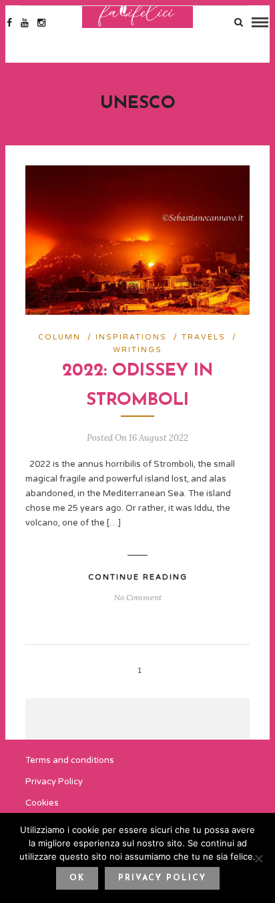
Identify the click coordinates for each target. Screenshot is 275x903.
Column (59, 337)
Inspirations (131, 337)
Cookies (42, 803)
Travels (204, 337)
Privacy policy (162, 878)
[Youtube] (25, 22)
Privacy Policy (54, 781)
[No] (258, 858)
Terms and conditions (69, 760)
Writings (137, 349)
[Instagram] (41, 22)
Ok (77, 878)
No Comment (138, 597)
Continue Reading (138, 577)
